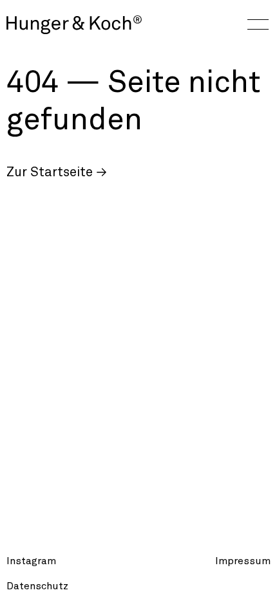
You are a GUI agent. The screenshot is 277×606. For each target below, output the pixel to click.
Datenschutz (37, 586)
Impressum (243, 561)
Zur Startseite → (56, 172)
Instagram (31, 561)
